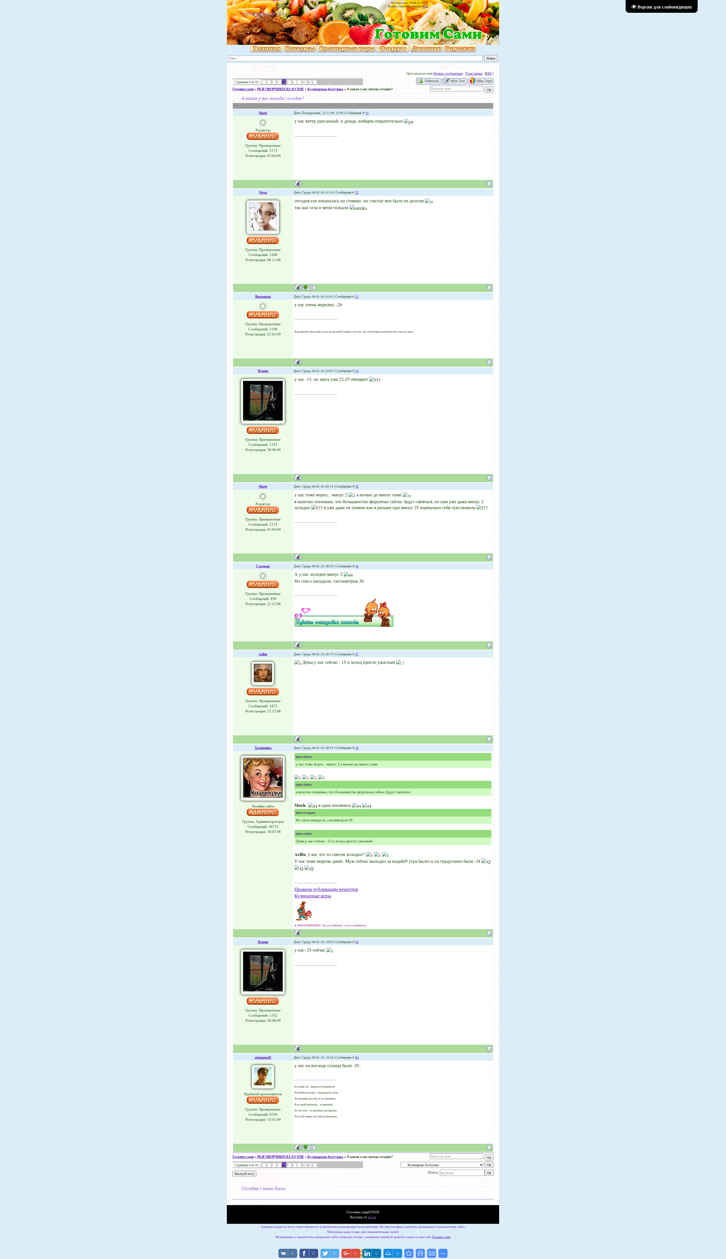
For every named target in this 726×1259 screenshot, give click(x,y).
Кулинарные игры (312, 895)
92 (308, 82)
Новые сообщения (448, 73)
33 (356, 296)
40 (356, 1057)
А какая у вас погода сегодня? (370, 89)
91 (303, 82)
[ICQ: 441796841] (309, 1147)
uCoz (372, 1217)
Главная (247, 13)
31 (367, 112)
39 (356, 941)
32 (356, 192)
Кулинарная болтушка (325, 89)
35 (356, 486)
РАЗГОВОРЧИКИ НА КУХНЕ (280, 89)
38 (356, 747)
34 (356, 370)
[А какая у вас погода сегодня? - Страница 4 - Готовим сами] (408, 1253)
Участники (473, 73)
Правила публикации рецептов (326, 889)
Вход (282, 13)
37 (356, 654)
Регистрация (266, 13)
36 (356, 566)
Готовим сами (243, 89)
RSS (425, 6)
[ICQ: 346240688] (309, 287)
